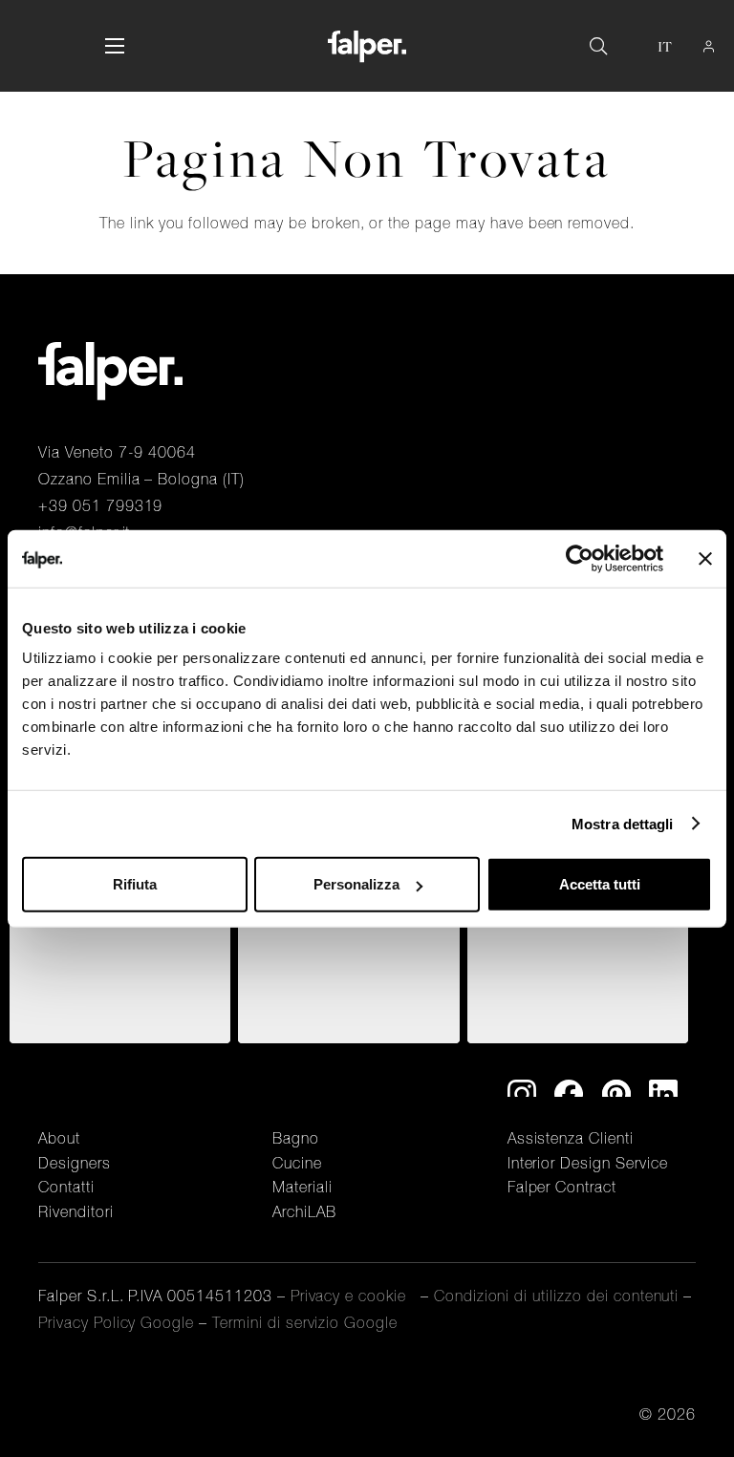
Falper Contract (561, 1186)
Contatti (66, 1186)
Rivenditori (76, 1211)
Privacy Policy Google (116, 1322)
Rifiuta (135, 884)
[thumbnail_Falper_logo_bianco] (366, 46)
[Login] (709, 46)
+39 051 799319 (100, 505)
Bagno (295, 1137)
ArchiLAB (304, 1211)
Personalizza (356, 884)
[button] (115, 45)
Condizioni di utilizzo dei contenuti (559, 1295)
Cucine (297, 1162)
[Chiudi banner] (705, 558)
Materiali (302, 1186)
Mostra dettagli (623, 823)
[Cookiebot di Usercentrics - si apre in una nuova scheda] (579, 558)
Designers (74, 1162)
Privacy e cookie (353, 1295)
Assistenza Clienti (570, 1137)
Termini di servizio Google (305, 1322)
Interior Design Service (587, 1162)
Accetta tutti (599, 884)
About (59, 1137)
